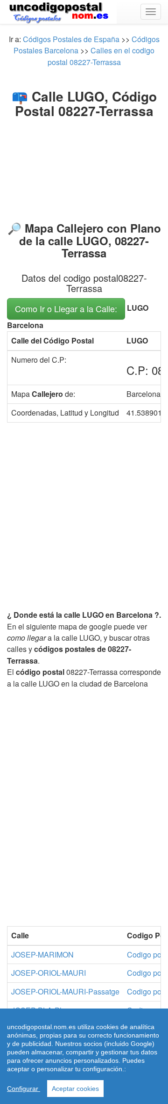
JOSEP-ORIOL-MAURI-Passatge (65, 991)
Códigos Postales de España (71, 39)
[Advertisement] (84, 167)
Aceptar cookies (75, 1088)
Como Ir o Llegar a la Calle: (66, 308)
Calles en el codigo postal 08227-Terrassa (101, 56)
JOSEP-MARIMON (42, 954)
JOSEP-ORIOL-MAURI (48, 972)
